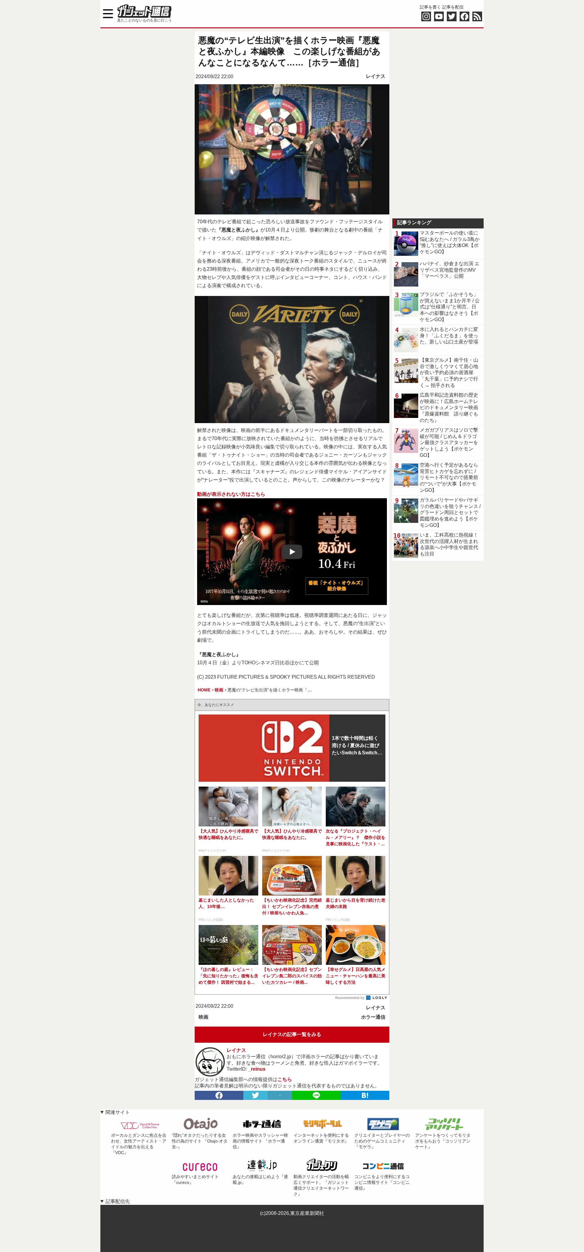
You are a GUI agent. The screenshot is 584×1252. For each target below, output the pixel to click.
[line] (316, 1095)
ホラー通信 (373, 1017)
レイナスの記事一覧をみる (292, 1034)
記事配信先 (118, 1201)
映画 (203, 1017)
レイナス (375, 76)
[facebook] (219, 1095)
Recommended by (350, 998)
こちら (284, 1079)
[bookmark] (365, 1095)
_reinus (257, 1069)
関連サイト (118, 1112)
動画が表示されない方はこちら (231, 494)
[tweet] (255, 1095)
